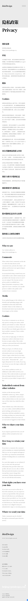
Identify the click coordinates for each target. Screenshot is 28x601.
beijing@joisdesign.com (14, 586)
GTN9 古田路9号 (5, 551)
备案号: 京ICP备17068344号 (8, 597)
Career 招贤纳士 (5, 593)
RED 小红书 (4, 544)
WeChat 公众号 (5, 549)
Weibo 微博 (5, 556)
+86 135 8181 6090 (6, 575)
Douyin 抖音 (5, 547)
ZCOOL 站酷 (5, 553)
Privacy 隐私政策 (6, 595)
